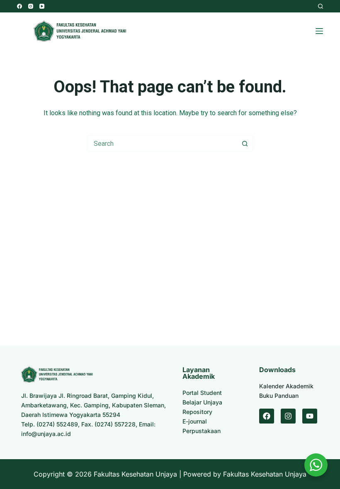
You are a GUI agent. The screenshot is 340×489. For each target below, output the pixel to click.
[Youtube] (309, 416)
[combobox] (162, 143)
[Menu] (319, 31)
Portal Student (202, 392)
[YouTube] (41, 6)
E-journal (194, 421)
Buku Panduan (279, 395)
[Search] (320, 6)
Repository (197, 411)
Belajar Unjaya (202, 402)
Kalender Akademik (286, 386)
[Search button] (245, 143)
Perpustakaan (201, 430)
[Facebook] (19, 6)
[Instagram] (30, 6)
